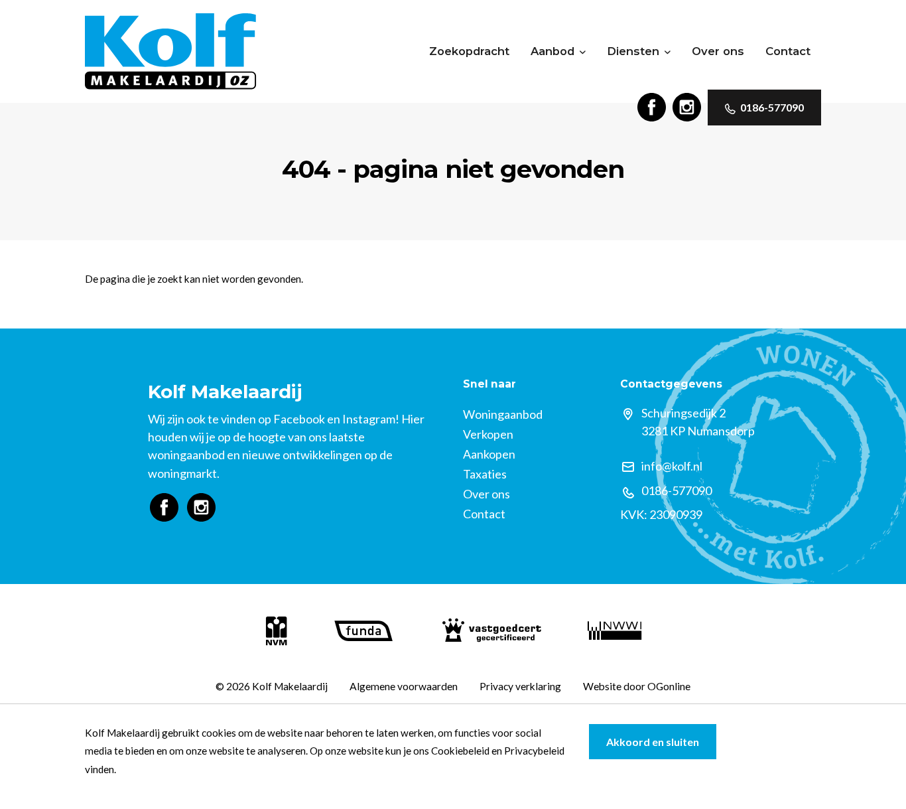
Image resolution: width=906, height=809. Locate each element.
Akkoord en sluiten (652, 741)
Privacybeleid (534, 751)
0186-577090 (772, 107)
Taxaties (485, 474)
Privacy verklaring (520, 686)
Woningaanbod (503, 414)
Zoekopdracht (469, 51)
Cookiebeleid (460, 751)
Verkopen (488, 434)
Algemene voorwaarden (404, 686)
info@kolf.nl (671, 466)
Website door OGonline (636, 686)
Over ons (718, 51)
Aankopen (489, 454)
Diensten (633, 51)
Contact (787, 51)
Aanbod (552, 51)
